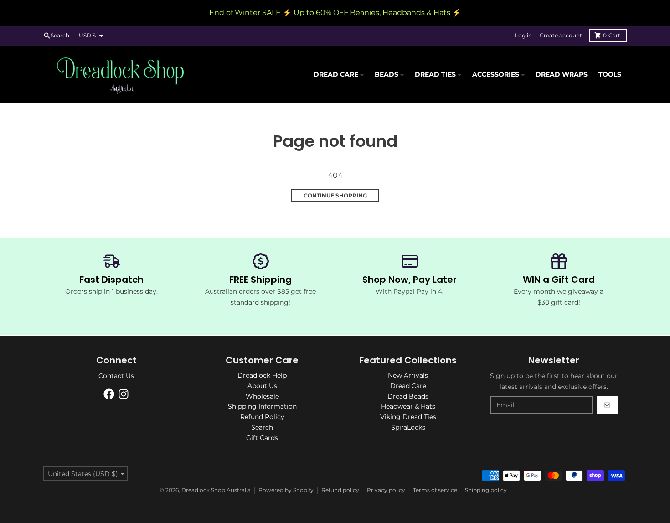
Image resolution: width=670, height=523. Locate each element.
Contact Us (116, 376)
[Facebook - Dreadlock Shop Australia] (108, 393)
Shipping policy (486, 490)
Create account (561, 35)
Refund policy (340, 490)
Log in (523, 35)
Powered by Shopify (286, 490)
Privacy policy (386, 490)
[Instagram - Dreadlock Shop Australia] (123, 393)
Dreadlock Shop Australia (216, 490)
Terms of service (435, 490)
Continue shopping (335, 195)
